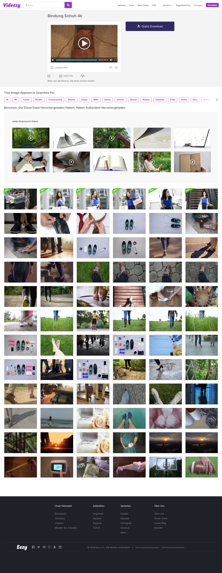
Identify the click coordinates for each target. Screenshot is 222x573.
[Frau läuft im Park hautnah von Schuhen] (56, 296)
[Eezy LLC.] (22, 547)
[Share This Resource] (116, 68)
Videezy (59, 523)
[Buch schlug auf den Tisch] (56, 394)
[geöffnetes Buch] (71, 139)
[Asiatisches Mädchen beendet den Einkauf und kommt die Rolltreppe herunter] (201, 199)
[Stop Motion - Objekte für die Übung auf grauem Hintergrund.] (20, 369)
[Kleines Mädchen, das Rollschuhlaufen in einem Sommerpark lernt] (93, 320)
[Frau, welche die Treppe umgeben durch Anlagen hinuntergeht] (20, 442)
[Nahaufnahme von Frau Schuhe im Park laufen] (20, 296)
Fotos (131, 5)
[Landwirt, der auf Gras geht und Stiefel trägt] (56, 320)
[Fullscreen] (115, 60)
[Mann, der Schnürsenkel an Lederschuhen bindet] (20, 223)
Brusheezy (60, 513)
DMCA (96, 527)
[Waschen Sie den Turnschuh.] (20, 247)
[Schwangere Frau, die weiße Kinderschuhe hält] (129, 442)
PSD (154, 5)
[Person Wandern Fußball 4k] (201, 467)
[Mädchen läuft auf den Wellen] (56, 418)
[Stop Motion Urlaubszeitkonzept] (165, 345)
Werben (97, 518)
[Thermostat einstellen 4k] (56, 467)
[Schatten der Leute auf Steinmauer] (56, 369)
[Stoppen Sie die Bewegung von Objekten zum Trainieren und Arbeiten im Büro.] (129, 345)
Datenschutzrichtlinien (173, 547)
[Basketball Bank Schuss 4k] (165, 467)
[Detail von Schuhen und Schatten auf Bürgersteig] (201, 247)
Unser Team (160, 518)
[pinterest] (44, 547)
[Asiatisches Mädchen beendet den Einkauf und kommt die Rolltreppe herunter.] (165, 199)
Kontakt (158, 527)
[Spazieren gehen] (129, 369)
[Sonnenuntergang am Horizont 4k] (165, 442)
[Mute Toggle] (111, 60)
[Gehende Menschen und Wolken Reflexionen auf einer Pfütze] (93, 345)
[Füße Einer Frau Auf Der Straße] (20, 418)
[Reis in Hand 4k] (165, 418)
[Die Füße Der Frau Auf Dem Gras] (56, 345)
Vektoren (122, 5)
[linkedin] (60, 547)
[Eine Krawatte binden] (93, 223)
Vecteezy (60, 518)
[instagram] (49, 547)
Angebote (98, 513)
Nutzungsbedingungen (147, 547)
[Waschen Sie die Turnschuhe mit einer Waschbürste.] (201, 223)
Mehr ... (125, 532)
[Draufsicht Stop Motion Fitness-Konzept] (20, 345)
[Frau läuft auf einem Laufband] (93, 296)
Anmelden (212, 5)
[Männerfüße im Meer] (129, 418)
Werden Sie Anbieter (66, 527)
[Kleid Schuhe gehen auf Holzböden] (56, 247)
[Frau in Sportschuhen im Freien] (56, 442)
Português (126, 523)
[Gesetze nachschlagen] (30, 163)
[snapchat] (54, 547)
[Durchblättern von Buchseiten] (152, 139)
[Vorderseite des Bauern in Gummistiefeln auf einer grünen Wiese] (165, 320)
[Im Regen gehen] (165, 369)
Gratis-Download (152, 26)
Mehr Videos (143, 5)
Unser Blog (160, 523)
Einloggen (198, 5)
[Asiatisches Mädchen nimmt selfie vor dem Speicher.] (129, 199)
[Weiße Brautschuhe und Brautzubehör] (201, 418)
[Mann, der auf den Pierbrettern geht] (129, 296)
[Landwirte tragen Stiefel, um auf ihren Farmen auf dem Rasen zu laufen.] (201, 320)
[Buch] (71, 163)
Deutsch (125, 527)
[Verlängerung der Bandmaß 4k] (20, 467)
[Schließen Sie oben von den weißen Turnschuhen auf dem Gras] (165, 394)
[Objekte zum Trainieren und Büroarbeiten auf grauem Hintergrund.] (93, 369)
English (124, 513)
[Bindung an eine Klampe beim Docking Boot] (20, 199)
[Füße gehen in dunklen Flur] (201, 394)
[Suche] (68, 5)
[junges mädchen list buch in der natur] (152, 163)
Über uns (159, 513)
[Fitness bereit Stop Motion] (93, 247)
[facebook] (33, 547)
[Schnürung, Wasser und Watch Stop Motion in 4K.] (129, 247)
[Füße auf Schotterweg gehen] (20, 394)
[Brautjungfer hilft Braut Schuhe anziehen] (165, 296)
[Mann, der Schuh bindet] (56, 223)
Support (97, 523)
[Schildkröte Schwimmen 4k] (93, 467)
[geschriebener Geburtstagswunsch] (111, 163)
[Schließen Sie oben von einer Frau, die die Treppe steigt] (56, 272)
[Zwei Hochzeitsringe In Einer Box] (93, 418)
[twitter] (38, 547)
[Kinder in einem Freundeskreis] (201, 296)
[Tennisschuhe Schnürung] (165, 223)
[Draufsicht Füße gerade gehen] (93, 272)
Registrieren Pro (183, 5)
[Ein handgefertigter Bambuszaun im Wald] (201, 369)
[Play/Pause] (53, 60)
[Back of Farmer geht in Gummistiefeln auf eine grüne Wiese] (129, 320)
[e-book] (192, 139)
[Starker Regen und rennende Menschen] (201, 345)
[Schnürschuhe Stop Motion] (129, 223)
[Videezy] (11, 5)
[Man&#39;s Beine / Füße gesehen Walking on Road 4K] (129, 394)
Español (125, 518)
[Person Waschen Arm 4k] (129, 467)
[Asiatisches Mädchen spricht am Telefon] (56, 199)
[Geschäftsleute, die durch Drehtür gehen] (93, 394)
